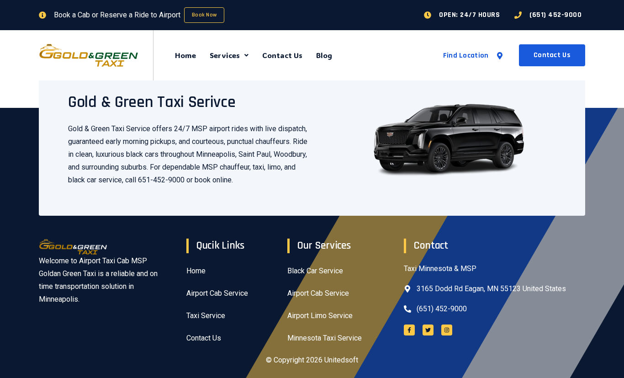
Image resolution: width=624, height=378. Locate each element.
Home (185, 55)
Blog (324, 55)
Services (225, 55)
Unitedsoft (341, 360)
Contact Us (282, 55)
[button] (229, 55)
